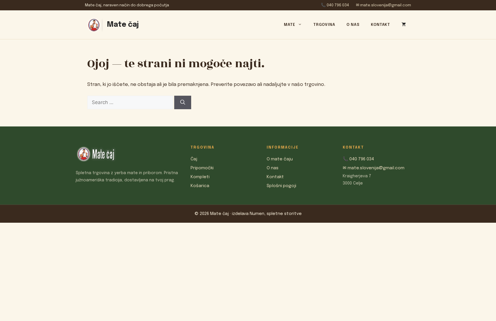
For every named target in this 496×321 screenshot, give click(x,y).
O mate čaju (280, 159)
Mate (289, 25)
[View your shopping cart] (402, 24)
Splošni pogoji (281, 186)
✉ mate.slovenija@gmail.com (383, 5)
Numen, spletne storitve (276, 214)
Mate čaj (123, 24)
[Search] (182, 102)
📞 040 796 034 (335, 5)
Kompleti (200, 177)
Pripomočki (202, 168)
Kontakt (380, 25)
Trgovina (324, 25)
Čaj (194, 159)
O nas (352, 25)
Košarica (200, 186)
